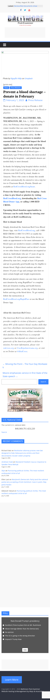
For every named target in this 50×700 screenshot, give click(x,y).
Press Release (35, 100)
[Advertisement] (25, 32)
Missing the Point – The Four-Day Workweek (25, 366)
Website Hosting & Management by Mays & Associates (23, 691)
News (6, 88)
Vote (25, 650)
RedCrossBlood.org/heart (24, 186)
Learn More (11, 679)
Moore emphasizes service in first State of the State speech (25, 375)
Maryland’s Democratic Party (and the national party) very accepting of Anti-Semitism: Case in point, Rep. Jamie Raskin (25, 482)
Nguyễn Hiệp (16, 79)
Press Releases (16, 88)
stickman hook (7, 462)
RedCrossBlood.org (26, 230)
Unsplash (29, 79)
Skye (3, 470)
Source (4, 432)
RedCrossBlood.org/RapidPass (16, 299)
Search (43, 382)
